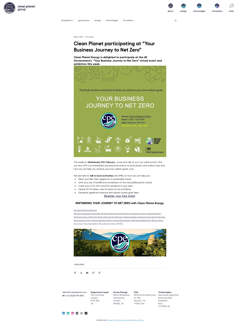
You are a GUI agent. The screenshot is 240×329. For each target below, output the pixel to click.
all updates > (67, 20)
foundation (128, 20)
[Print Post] (99, 272)
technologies (112, 20)
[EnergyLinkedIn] (68, 313)
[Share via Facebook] (75, 272)
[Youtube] (77, 313)
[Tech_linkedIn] (63, 313)
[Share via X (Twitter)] (81, 272)
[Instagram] (81, 313)
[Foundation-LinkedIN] (72, 313)
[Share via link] (93, 272)
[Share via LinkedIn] (87, 272)
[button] (175, 20)
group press (83, 20)
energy (97, 20)
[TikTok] (86, 313)
